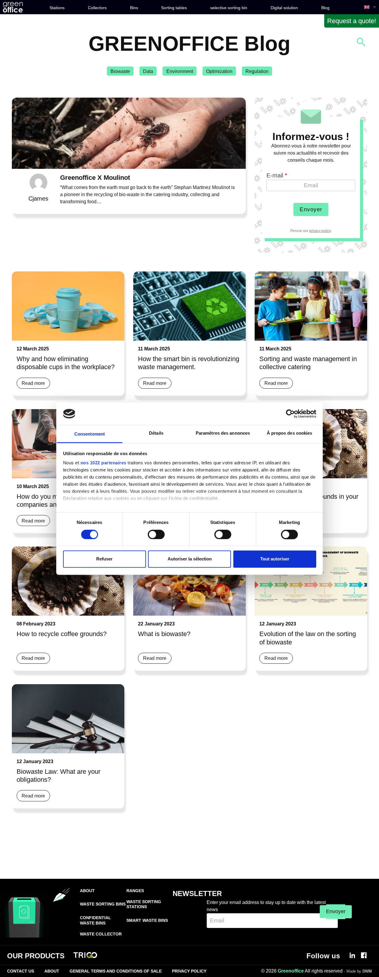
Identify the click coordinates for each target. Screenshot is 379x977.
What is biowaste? (164, 634)
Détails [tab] (156, 433)
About (87, 890)
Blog (325, 7)
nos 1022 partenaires (103, 463)
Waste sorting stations (143, 904)
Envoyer (311, 209)
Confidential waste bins (95, 920)
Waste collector (101, 934)
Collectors (97, 7)
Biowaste (120, 71)
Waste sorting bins (103, 904)
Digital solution (284, 7)
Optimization (219, 71)
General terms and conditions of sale (116, 971)
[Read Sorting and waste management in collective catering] (311, 306)
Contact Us (20, 971)
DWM (367, 971)
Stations (57, 7)
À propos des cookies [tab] (289, 433)
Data (148, 71)
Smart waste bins (147, 920)
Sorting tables (174, 7)
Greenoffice (291, 970)
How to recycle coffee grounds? (62, 634)
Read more (33, 383)
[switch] (156, 534)
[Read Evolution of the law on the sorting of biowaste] (311, 581)
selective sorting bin (228, 7)
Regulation (257, 71)
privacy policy (320, 231)
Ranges (135, 890)
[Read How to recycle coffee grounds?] (68, 581)
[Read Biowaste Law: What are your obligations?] (68, 718)
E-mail (276, 175)
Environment (179, 71)
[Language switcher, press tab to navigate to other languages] (370, 7)
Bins (134, 7)
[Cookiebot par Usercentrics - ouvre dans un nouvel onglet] (290, 413)
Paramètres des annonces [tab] (223, 433)
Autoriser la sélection (190, 559)
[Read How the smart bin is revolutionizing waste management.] (189, 306)
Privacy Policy (189, 971)
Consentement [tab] (89, 434)
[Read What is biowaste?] (189, 581)
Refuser (104, 559)
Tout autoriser (274, 559)
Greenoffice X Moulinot (95, 177)
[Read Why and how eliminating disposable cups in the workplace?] (68, 306)
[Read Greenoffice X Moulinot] (129, 133)
